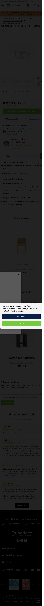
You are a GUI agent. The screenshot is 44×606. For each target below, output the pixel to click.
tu (22, 311)
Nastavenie (21, 316)
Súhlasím (21, 323)
